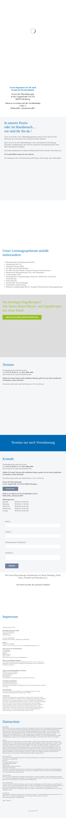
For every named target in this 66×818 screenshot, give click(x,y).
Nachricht (9, 553)
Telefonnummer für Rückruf (15, 542)
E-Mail (34, 384)
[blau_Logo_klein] (9, 2)
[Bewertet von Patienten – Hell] (33, 588)
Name (8, 521)
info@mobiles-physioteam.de (14, 645)
